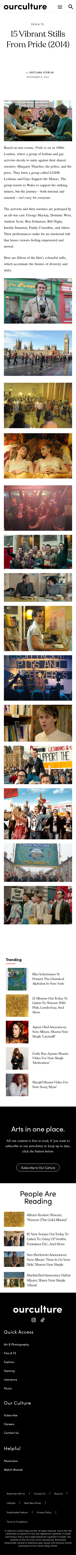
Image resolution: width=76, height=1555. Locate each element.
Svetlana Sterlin (41, 72)
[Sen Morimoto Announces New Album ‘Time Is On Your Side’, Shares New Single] (14, 1259)
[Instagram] (33, 1320)
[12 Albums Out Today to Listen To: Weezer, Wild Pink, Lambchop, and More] (17, 1005)
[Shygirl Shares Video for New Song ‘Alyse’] (17, 1085)
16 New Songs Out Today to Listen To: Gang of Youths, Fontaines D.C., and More (48, 1239)
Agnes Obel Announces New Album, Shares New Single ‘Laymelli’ (50, 1032)
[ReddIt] (44, 63)
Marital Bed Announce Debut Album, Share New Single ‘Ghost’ (49, 1280)
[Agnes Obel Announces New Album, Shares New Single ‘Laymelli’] (17, 1032)
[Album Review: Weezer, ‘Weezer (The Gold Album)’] (14, 1219)
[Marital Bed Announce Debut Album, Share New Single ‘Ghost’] (14, 1279)
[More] (62, 63)
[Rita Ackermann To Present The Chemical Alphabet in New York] (17, 979)
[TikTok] (42, 1320)
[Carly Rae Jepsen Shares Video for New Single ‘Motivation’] (17, 1058)
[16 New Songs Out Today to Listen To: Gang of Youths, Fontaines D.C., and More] (14, 1238)
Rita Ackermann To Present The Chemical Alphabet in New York (48, 979)
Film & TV (37, 24)
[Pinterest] (35, 63)
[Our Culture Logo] (25, 6)
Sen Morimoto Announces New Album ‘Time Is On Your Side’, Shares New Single (48, 1260)
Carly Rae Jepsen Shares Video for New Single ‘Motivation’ (50, 1058)
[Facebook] (26, 63)
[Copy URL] (53, 63)
